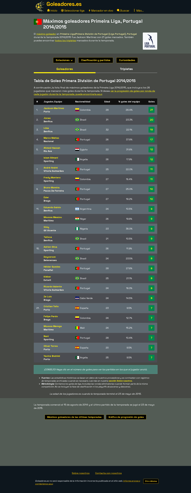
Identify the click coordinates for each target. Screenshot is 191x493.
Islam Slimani (51, 157)
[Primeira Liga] (150, 47)
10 (151, 189)
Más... (140, 10)
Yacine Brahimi (52, 355)
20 (151, 119)
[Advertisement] (95, 446)
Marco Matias (51, 137)
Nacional (49, 141)
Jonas (47, 118)
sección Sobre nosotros (120, 380)
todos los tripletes (65, 40)
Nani (46, 336)
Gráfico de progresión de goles (126, 416)
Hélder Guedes (52, 266)
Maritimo (49, 220)
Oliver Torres (51, 345)
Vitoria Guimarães (54, 170)
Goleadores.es (64, 4)
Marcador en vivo (102, 10)
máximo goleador (46, 33)
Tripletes (126, 69)
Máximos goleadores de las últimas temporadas (74, 416)
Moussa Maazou (53, 217)
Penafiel (48, 270)
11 (151, 169)
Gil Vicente (50, 230)
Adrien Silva (50, 246)
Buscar (124, 10)
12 (151, 149)
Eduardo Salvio (52, 207)
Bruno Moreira (52, 187)
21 (151, 109)
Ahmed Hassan (52, 147)
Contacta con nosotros (108, 473)
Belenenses (50, 260)
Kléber (47, 276)
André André (51, 167)
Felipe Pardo (51, 316)
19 (151, 129)
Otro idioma (151, 481)
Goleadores (64, 69)
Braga (47, 200)
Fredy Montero (52, 177)
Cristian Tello (51, 306)
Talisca (48, 236)
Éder (46, 197)
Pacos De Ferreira (54, 190)
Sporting (49, 161)
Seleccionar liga (74, 10)
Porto (47, 111)
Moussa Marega (53, 326)
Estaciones (63, 60)
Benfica (48, 121)
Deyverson (50, 256)
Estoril (47, 280)
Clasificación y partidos (95, 60)
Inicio (53, 10)
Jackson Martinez (54, 108)
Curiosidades (127, 60)
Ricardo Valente (53, 286)
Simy (46, 227)
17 (151, 139)
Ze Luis (48, 296)
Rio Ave (48, 151)
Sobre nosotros (81, 473)
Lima (46, 127)
